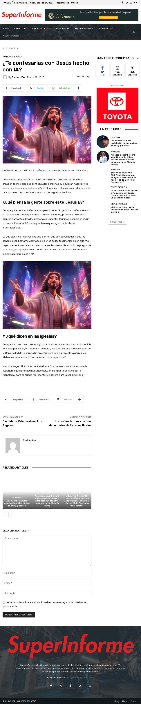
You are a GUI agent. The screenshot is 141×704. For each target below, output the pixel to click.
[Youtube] (135, 3)
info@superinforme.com (80, 677)
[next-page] (10, 515)
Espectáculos (119, 187)
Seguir (118, 67)
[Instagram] (126, 3)
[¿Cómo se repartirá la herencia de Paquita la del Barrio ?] (103, 208)
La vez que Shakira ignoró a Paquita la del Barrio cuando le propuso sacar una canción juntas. (124, 194)
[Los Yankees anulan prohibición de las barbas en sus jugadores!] (17, 491)
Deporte (17, 498)
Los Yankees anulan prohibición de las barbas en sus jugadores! (17, 503)
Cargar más (116, 221)
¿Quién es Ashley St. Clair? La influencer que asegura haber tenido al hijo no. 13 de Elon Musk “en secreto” (76, 501)
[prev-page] (5, 515)
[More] (78, 88)
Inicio (5, 48)
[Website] (90, 685)
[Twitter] (131, 3)
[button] (134, 32)
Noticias (14, 48)
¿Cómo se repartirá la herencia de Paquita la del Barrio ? (124, 209)
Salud (18, 56)
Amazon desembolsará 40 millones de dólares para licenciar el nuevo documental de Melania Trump (47, 501)
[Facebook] (122, 3)
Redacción (18, 77)
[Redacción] (5, 77)
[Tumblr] (70, 685)
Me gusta (102, 67)
